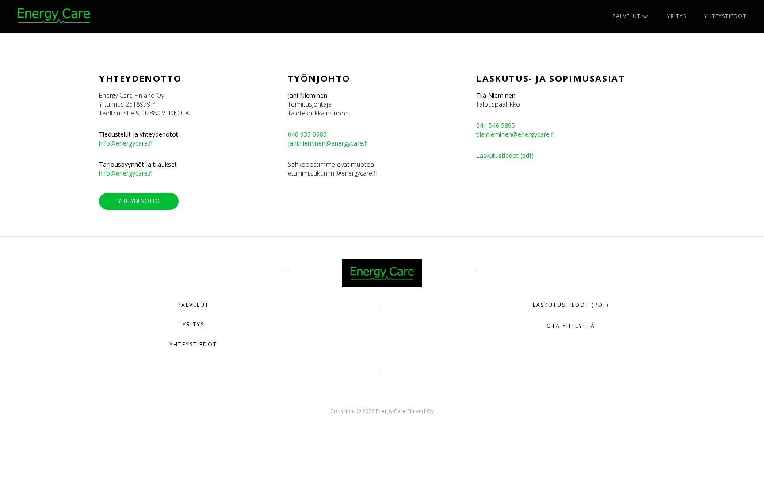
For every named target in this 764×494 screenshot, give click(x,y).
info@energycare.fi (126, 143)
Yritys (676, 16)
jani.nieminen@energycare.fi (328, 143)
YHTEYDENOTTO (139, 201)
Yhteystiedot (725, 16)
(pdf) (526, 155)
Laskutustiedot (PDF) (571, 305)
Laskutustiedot (497, 155)
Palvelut (626, 16)
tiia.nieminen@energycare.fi (515, 134)
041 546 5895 (495, 125)
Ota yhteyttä (570, 325)
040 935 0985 (307, 134)
